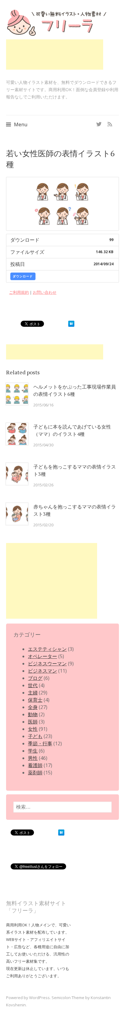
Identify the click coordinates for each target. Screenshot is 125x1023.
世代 (33, 685)
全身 (33, 707)
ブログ (35, 678)
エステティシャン (47, 649)
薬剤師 (35, 772)
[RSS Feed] (109, 122)
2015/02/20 (43, 525)
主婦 (33, 692)
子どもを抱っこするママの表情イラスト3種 (74, 470)
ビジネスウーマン (47, 663)
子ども (35, 736)
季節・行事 (40, 743)
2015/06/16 (43, 405)
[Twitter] (98, 122)
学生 (33, 750)
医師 (33, 721)
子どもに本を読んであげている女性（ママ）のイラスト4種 (72, 430)
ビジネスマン (42, 670)
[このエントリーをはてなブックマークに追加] (71, 325)
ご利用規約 (19, 292)
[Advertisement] (54, 54)
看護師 (35, 765)
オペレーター (42, 656)
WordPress (39, 997)
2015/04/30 (43, 445)
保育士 (35, 700)
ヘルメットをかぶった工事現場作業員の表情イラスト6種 (74, 390)
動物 (33, 714)
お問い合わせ (44, 292)
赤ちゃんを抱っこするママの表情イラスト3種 (74, 510)
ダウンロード (23, 276)
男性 (33, 758)
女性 (33, 729)
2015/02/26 (43, 485)
